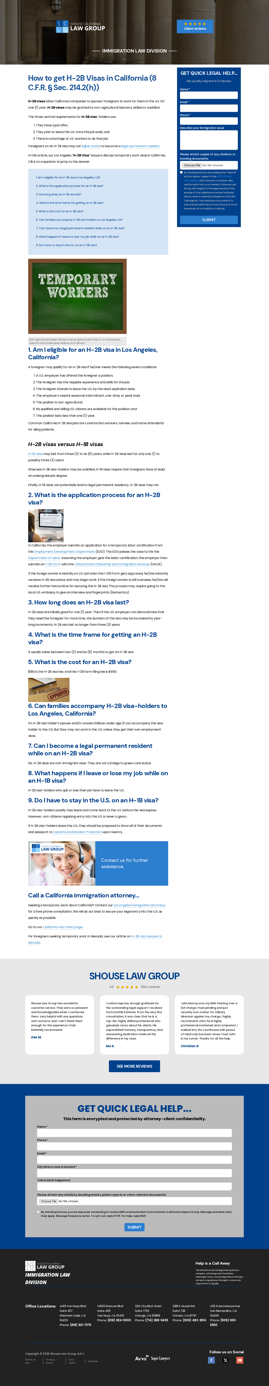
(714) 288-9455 (156, 1320)
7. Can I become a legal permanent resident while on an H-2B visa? (80, 228)
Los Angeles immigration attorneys (139, 905)
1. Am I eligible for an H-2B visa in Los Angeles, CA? (68, 177)
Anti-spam (72, 1361)
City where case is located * (57, 1167)
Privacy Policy (50, 1361)
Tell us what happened (53, 1180)
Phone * (185, 115)
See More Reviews (134, 1066)
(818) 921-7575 (80, 1325)
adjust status (91, 146)
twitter (225, 1359)
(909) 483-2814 (194, 1320)
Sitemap (93, 1361)
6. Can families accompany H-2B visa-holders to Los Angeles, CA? (79, 220)
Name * (185, 89)
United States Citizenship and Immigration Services (112, 564)
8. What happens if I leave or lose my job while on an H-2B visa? (77, 237)
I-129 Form (53, 564)
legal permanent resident (140, 146)
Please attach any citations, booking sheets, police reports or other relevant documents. (102, 1195)
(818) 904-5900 (119, 1320)
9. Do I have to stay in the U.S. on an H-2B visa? (66, 245)
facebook (211, 1359)
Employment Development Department (64, 551)
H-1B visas (35, 454)
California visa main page (63, 927)
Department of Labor (44, 558)
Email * (184, 102)
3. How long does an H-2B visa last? (59, 194)
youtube (239, 1359)
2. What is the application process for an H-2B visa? (69, 186)
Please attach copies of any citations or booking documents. (207, 156)
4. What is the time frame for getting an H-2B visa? (70, 203)
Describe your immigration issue (202, 128)
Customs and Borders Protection (77, 832)
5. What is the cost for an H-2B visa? (59, 211)
